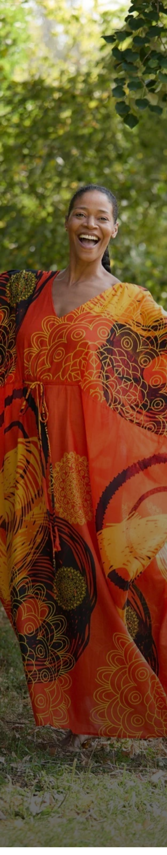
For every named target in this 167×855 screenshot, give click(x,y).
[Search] (151, 3)
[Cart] (160, 3)
